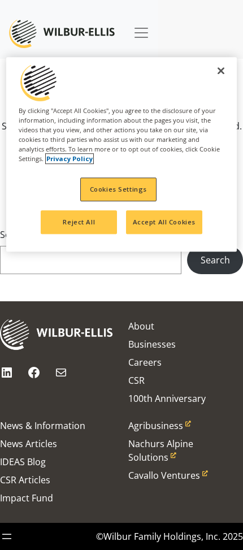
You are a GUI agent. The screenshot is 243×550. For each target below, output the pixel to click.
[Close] (221, 70)
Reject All (79, 222)
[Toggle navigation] (141, 27)
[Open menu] (7, 536)
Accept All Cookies (164, 222)
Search (215, 260)
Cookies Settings (118, 189)
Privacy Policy (69, 159)
